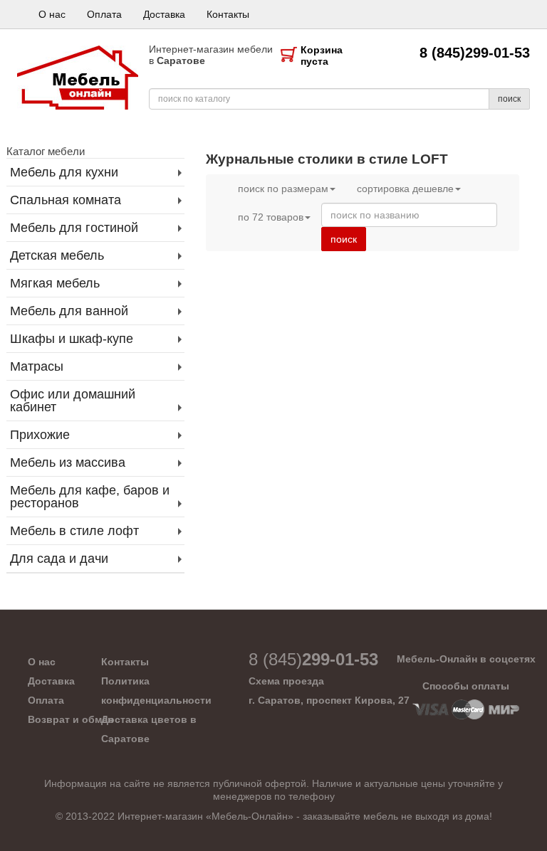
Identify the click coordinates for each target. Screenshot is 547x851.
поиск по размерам (283, 188)
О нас (52, 14)
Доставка (164, 14)
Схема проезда (286, 681)
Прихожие (40, 435)
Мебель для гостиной (74, 228)
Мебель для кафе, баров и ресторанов (90, 496)
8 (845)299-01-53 (475, 52)
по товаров (270, 217)
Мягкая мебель (55, 283)
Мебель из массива (67, 462)
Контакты (228, 14)
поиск (509, 99)
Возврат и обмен (70, 719)
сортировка (405, 188)
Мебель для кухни (64, 172)
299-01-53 (313, 659)
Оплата (104, 14)
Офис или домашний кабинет (72, 400)
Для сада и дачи (59, 558)
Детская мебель (57, 255)
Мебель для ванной (69, 311)
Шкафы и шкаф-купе (71, 339)
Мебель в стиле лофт (74, 531)
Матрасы (36, 366)
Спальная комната (65, 200)
